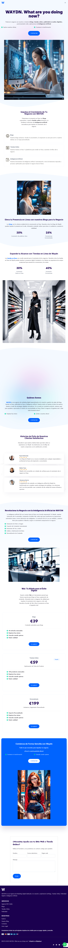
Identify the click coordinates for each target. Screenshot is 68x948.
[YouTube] (59, 944)
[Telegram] (62, 944)
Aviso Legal (5, 926)
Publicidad (4, 911)
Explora (4, 919)
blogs (10, 224)
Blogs (3, 906)
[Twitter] (53, 944)
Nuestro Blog (5, 921)
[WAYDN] (3, 3)
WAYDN (8, 402)
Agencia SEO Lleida (7, 904)
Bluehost (39, 941)
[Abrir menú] (65, 3)
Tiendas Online (5, 909)
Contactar (4, 924)
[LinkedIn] (56, 944)
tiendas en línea (12, 258)
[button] (65, 944)
